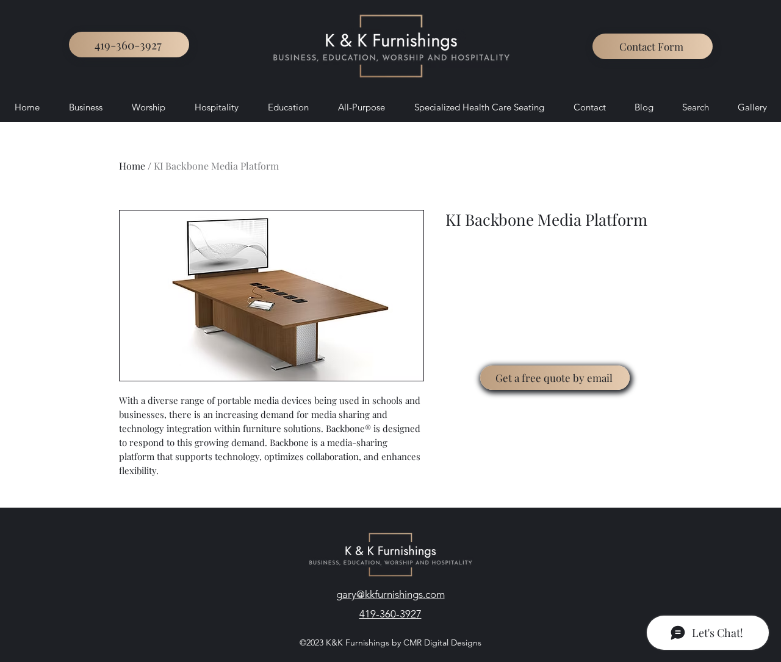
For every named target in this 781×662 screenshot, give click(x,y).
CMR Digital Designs (441, 642)
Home (132, 165)
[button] (652, 46)
